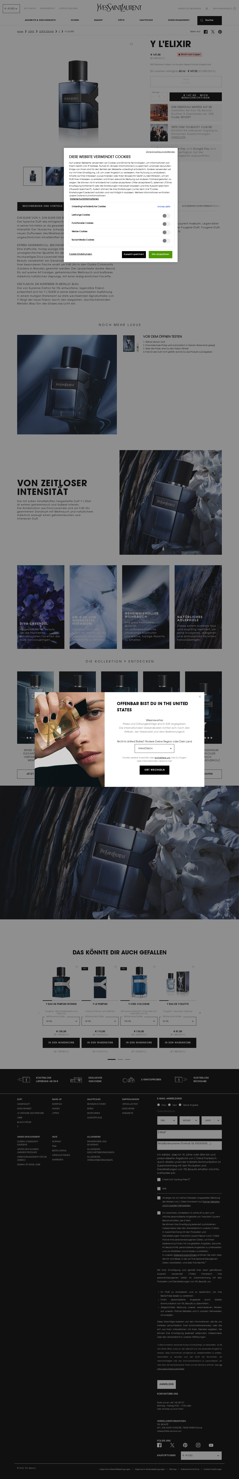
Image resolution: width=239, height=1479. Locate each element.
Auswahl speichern (134, 254)
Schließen (199, 696)
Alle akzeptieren (160, 254)
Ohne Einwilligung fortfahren (160, 152)
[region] (121, 205)
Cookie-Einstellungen (80, 254)
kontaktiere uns (162, 758)
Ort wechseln (154, 770)
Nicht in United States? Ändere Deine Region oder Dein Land (154, 742)
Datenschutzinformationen (84, 199)
